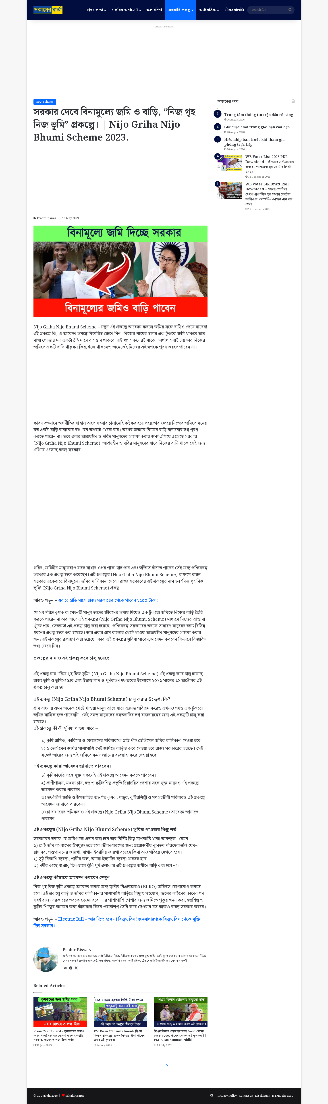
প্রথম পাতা (95, 10)
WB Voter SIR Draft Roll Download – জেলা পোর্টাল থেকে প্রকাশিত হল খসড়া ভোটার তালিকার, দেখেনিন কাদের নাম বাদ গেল (268, 194)
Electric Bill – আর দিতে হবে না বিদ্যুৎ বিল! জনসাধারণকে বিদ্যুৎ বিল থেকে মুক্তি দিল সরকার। (116, 923)
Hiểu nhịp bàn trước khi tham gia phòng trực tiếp (254, 142)
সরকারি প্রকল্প (179, 10)
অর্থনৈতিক (207, 10)
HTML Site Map (282, 1096)
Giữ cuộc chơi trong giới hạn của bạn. (257, 127)
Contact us (246, 1096)
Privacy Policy (227, 1096)
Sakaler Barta (74, 1096)
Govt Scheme (45, 102)
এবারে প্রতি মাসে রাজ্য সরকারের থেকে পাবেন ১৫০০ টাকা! (108, 600)
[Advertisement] (164, 61)
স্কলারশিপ (154, 10)
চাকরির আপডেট (125, 10)
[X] (76, 968)
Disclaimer (262, 1096)
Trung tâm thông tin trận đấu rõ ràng (258, 115)
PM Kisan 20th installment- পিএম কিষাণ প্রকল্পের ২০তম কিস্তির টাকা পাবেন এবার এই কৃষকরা (119, 1035)
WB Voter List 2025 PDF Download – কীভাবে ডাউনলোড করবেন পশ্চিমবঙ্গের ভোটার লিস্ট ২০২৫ (269, 164)
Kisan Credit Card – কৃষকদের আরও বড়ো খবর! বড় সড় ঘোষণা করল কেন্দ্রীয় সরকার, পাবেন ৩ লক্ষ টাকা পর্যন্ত (58, 1035)
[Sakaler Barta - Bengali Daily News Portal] (47, 10)
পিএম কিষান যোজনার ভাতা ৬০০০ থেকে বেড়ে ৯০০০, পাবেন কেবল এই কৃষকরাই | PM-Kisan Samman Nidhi (180, 1035)
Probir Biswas (46, 218)
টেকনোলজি (234, 10)
